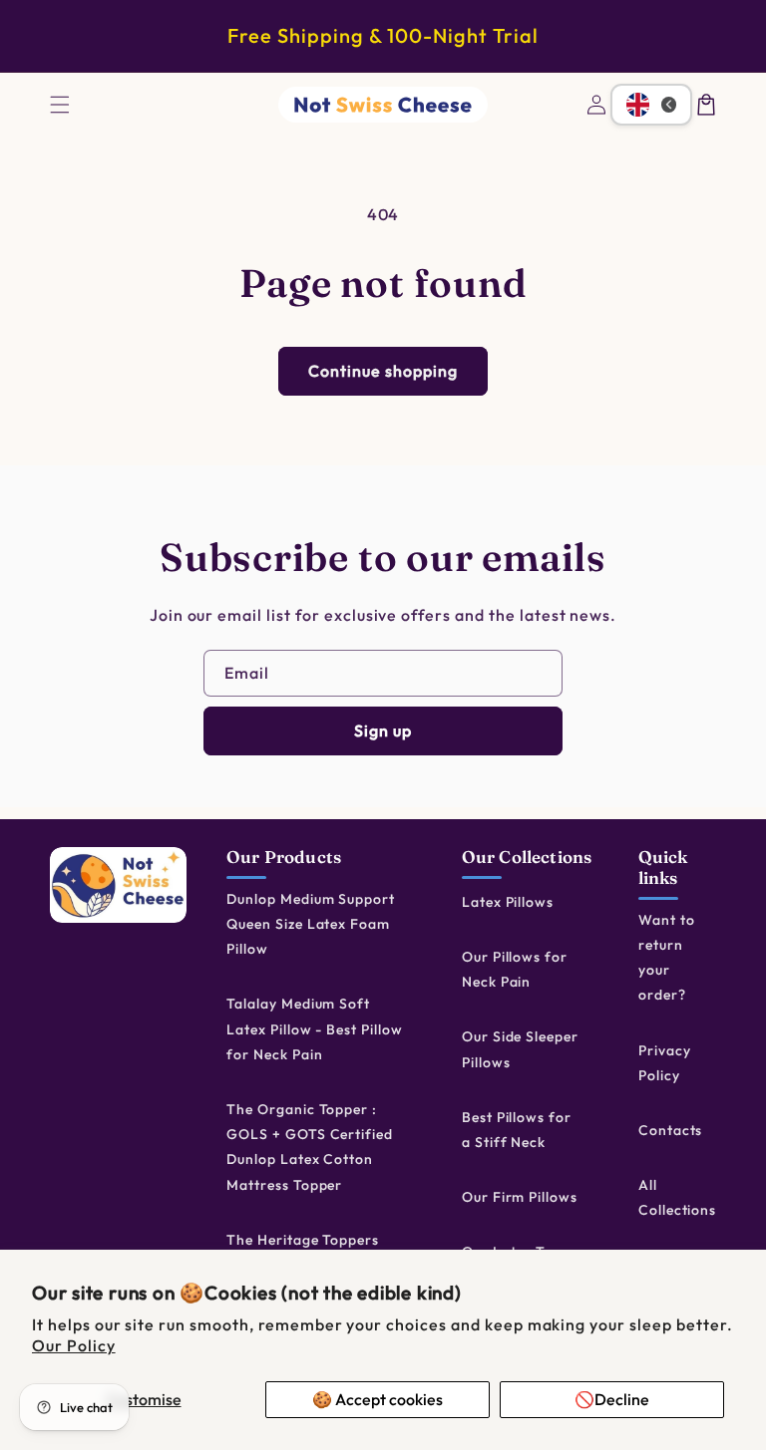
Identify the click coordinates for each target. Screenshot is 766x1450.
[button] (60, 105)
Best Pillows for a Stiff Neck (517, 1129)
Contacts (670, 1130)
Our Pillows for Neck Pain (515, 969)
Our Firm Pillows (519, 1197)
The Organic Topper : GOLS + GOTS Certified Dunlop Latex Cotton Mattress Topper (309, 1147)
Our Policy (74, 1345)
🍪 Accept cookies (377, 1399)
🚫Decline (611, 1399)
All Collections (677, 1197)
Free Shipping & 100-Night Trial (383, 35)
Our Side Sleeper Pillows (520, 1048)
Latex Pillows (508, 902)
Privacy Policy (664, 1062)
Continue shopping (383, 371)
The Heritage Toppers (302, 1240)
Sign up (383, 730)
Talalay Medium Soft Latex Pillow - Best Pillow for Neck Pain (314, 1028)
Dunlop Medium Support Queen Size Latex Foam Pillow (310, 924)
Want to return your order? (666, 958)
